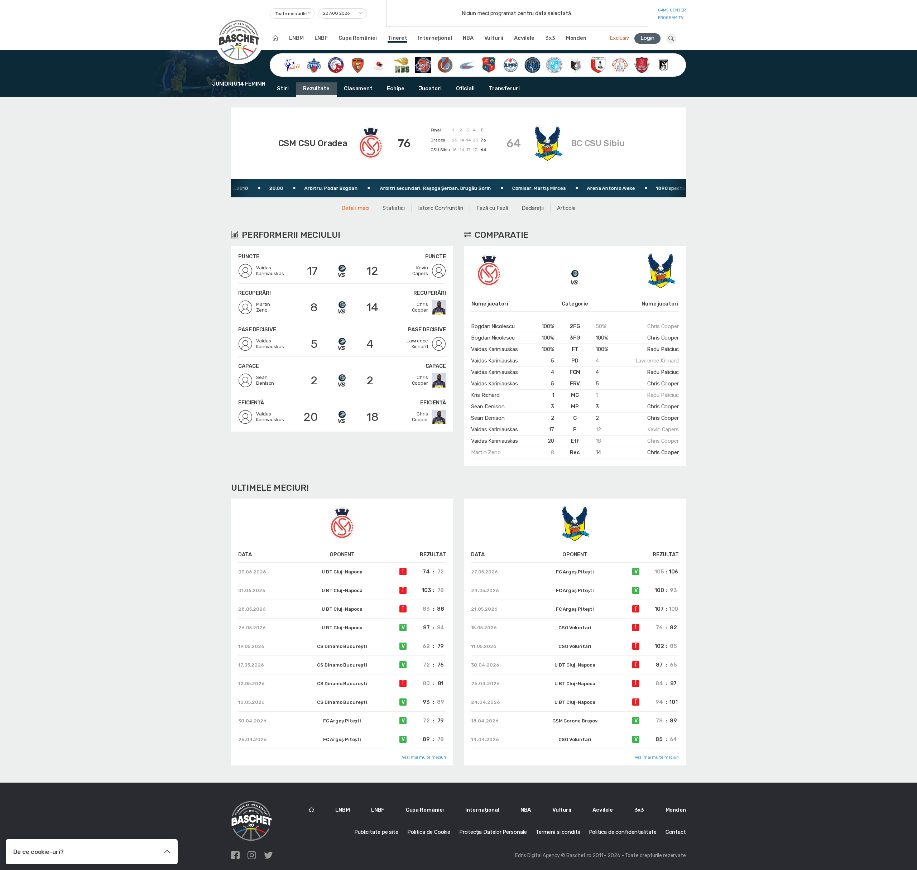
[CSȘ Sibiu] (598, 64)
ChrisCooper (420, 307)
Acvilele (524, 38)
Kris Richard (485, 395)
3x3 (550, 38)
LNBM (296, 38)
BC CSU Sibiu (598, 143)
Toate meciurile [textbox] (291, 13)
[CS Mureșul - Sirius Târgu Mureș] (489, 64)
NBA (468, 38)
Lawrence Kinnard (657, 360)
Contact (676, 832)
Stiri (283, 88)
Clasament (358, 88)
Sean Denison (488, 406)
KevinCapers (420, 270)
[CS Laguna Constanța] (467, 64)
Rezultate (316, 88)
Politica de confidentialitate (623, 832)
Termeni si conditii (558, 832)
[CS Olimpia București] (511, 64)
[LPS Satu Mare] (642, 64)
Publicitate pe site (376, 832)
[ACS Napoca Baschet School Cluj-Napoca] (401, 64)
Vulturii (493, 38)
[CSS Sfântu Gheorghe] (576, 64)
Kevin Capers (663, 429)
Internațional (435, 38)
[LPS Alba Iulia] (620, 64)
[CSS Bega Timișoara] (532, 64)
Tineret (397, 38)
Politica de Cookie (428, 832)
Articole (566, 208)
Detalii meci (355, 208)
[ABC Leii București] (292, 64)
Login (647, 38)
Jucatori (429, 88)
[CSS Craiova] (554, 64)
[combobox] (292, 13)
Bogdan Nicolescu (492, 326)
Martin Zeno (486, 452)
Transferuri (504, 88)
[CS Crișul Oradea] (445, 64)
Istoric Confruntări (440, 208)
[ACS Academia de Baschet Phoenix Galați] (336, 64)
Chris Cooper (663, 326)
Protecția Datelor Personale (493, 832)
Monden (576, 38)
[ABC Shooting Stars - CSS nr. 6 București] (314, 64)
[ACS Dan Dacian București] (358, 64)
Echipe (395, 88)
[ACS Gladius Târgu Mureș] (379, 64)
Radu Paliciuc (663, 349)
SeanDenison (265, 380)
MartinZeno (263, 307)
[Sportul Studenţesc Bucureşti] (664, 64)
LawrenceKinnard (417, 343)
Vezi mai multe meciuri (424, 757)
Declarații (533, 208)
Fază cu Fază (492, 208)
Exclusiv (619, 38)
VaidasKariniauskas (270, 270)
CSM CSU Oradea (313, 143)
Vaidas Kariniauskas (494, 349)
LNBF (321, 38)
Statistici (394, 208)
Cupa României (358, 38)
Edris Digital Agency (537, 855)
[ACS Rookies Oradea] (423, 64)
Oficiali (465, 88)
